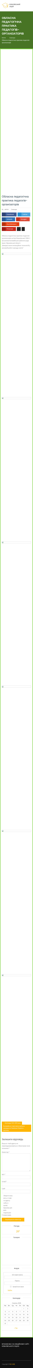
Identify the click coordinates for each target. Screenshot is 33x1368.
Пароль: (17, 1281)
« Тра (15, 1328)
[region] (16, 1252)
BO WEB (12, 1364)
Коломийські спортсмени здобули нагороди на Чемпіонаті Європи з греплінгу (14, 1128)
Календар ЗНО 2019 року (13, 1123)
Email (4, 1181)
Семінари (14, 209)
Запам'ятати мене (18, 1287)
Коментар (6, 1152)
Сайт (3, 1189)
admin (6, 209)
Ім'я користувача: (17, 1275)
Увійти (10, 1290)
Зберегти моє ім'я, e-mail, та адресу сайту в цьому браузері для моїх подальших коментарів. (8, 1205)
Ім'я (3, 1174)
